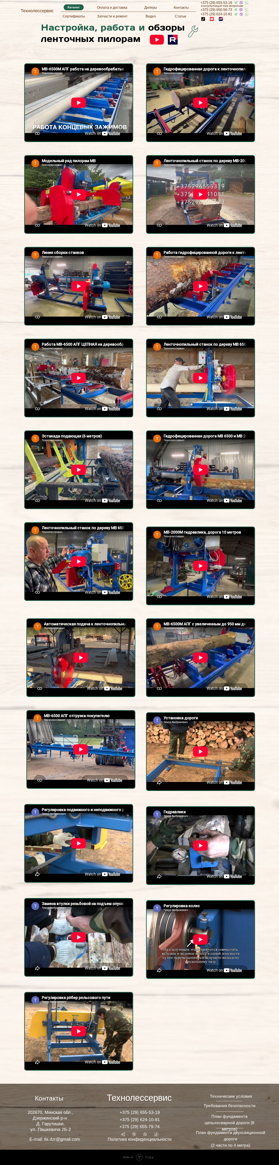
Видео (151, 16)
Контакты (181, 7)
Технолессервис (37, 10)
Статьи (180, 16)
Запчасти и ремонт (112, 16)
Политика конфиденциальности (140, 1139)
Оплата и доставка (112, 7)
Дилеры (150, 7)
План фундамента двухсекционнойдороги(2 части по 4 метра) (230, 1139)
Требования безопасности (229, 1105)
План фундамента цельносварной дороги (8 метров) (229, 1122)
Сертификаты (74, 16)
